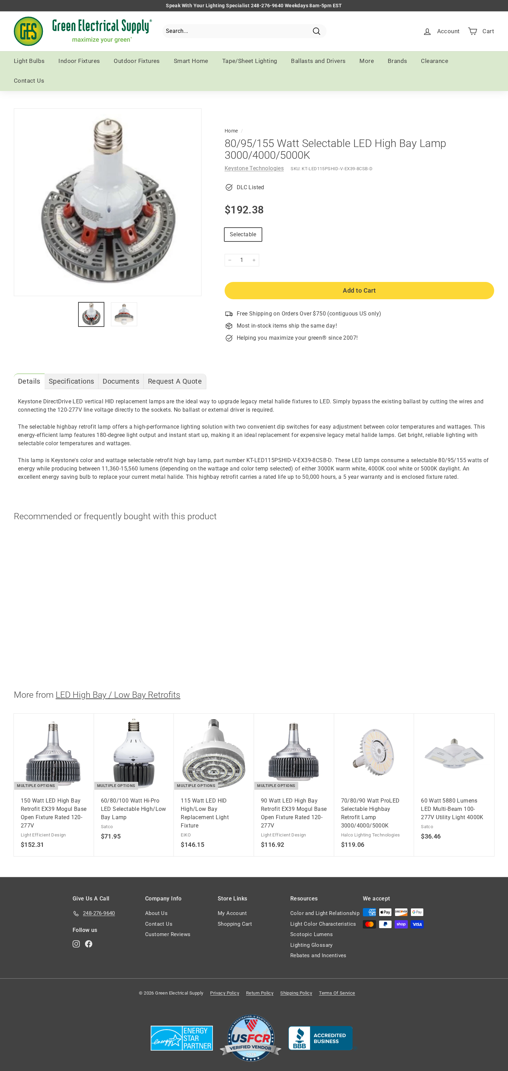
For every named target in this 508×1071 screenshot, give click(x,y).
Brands (397, 60)
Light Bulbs (29, 60)
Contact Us (29, 80)
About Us (156, 913)
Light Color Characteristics (323, 924)
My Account (232, 913)
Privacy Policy (224, 993)
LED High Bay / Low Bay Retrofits (118, 695)
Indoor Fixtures (79, 60)
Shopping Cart (235, 924)
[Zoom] (107, 202)
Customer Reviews (167, 934)
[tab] (29, 381)
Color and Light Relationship (324, 913)
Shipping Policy (296, 993)
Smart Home (191, 60)
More (366, 60)
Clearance (434, 60)
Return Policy (259, 993)
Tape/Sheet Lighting (249, 60)
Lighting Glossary (311, 945)
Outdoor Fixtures (137, 60)
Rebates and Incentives (318, 955)
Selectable (243, 234)
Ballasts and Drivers (318, 60)
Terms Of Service (337, 993)
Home (231, 131)
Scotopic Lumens (311, 934)
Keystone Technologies (254, 168)
